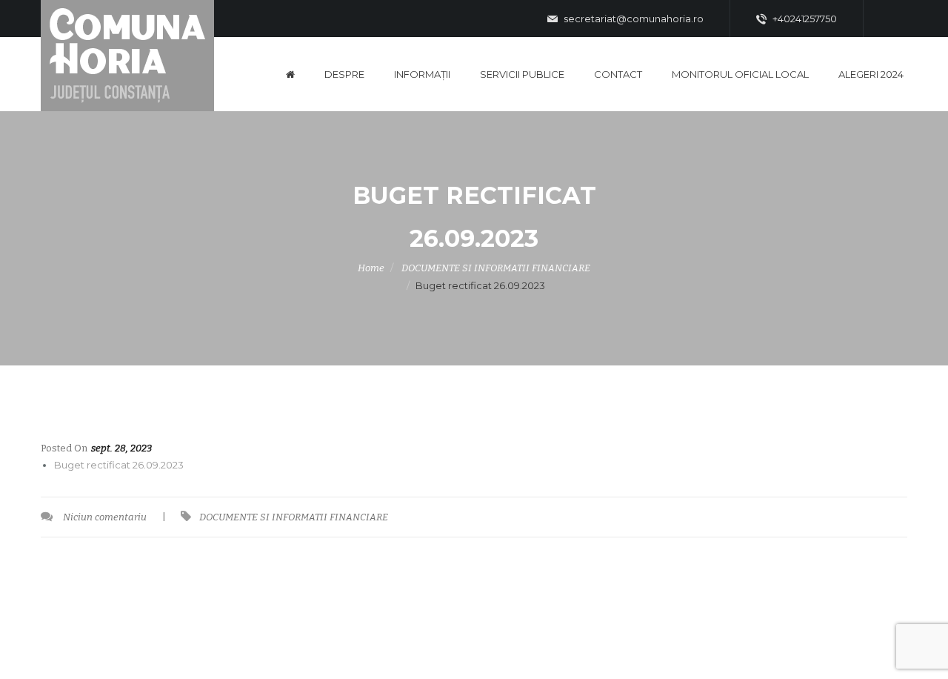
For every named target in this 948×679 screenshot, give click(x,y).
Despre (344, 74)
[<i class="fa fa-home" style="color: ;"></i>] (290, 74)
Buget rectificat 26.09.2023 (119, 465)
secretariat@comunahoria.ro (632, 18)
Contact (618, 74)
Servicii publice (522, 74)
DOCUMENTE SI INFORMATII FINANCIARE (495, 268)
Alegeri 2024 (871, 74)
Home (371, 268)
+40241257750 (803, 18)
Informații (422, 74)
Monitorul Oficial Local (740, 74)
